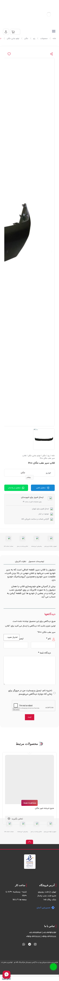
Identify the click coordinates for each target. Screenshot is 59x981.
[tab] (36, 561)
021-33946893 (49, 932)
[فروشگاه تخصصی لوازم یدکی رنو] (49, 14)
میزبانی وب (43, 962)
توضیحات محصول (36, 561)
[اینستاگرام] (35, 944)
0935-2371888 (33, 936)
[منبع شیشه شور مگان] (29, 779)
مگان (44, 456)
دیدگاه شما (44, 652)
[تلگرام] (29, 944)
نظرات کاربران (20, 561)
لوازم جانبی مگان (34, 456)
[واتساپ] (24, 944)
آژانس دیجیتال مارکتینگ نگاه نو (25, 962)
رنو (49, 456)
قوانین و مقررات (6, 962)
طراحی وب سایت (52, 962)
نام (48, 638)
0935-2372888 (49, 936)
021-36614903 (35, 932)
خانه (53, 456)
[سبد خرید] (15, 31)
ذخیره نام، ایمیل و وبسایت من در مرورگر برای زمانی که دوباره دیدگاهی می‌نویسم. (30, 692)
